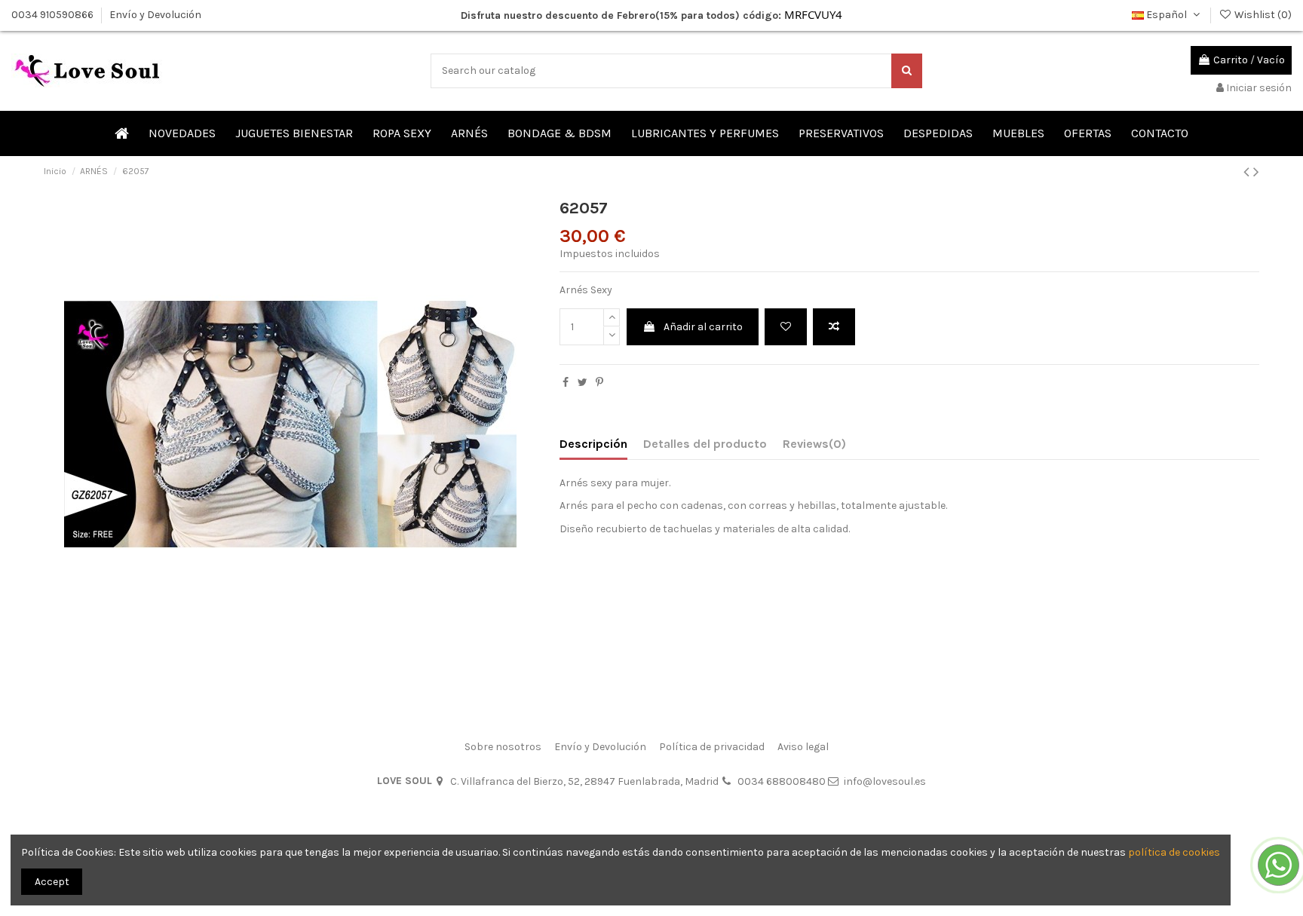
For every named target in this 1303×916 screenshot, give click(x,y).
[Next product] (1256, 172)
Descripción (593, 444)
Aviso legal (803, 746)
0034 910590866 (53, 14)
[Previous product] (1248, 172)
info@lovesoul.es (885, 781)
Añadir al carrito (703, 326)
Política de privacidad (712, 746)
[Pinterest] (599, 382)
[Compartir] (566, 382)
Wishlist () (1262, 14)
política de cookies (1174, 852)
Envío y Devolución (155, 14)
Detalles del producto (705, 444)
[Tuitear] (582, 382)
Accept (52, 881)
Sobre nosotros (502, 746)
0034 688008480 (781, 781)
